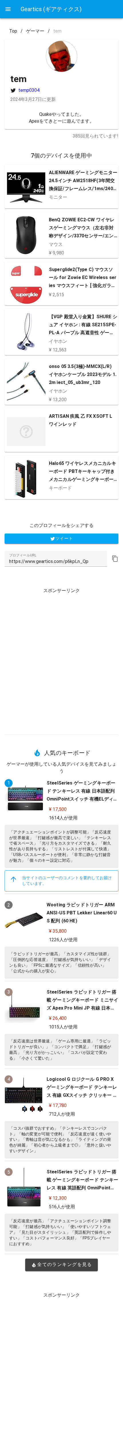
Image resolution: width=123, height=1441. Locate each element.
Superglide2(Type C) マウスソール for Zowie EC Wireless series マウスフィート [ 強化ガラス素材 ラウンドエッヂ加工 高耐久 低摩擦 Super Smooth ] (82, 285)
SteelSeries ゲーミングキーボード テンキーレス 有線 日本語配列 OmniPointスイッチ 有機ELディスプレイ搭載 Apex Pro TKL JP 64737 (82, 799)
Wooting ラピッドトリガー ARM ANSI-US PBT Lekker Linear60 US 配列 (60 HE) (82, 912)
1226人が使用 (63, 939)
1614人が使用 (63, 818)
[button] (115, 558)
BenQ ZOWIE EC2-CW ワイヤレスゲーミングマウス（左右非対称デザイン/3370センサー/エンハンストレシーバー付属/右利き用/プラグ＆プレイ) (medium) (82, 235)
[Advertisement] (61, 659)
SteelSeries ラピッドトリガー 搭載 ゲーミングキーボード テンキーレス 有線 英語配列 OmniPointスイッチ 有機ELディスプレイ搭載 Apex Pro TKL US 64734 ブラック (82, 1188)
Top (13, 31)
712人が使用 (62, 1114)
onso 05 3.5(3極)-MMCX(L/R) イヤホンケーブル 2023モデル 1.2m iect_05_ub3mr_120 (82, 374)
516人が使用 (62, 1206)
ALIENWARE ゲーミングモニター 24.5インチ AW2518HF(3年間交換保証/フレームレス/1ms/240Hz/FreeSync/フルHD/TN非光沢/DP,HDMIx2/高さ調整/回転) (83, 188)
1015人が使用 (63, 1027)
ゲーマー (35, 31)
